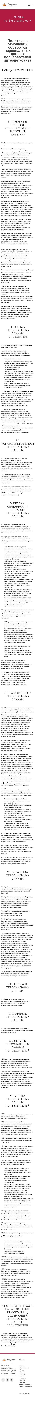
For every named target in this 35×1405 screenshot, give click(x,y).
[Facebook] (7, 1380)
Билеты (22, 1376)
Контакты (22, 1380)
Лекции (22, 1372)
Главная (22, 1366)
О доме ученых (24, 1368)
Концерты (23, 1370)
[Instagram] (12, 1380)
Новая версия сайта (26, 1386)
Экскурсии (23, 1378)
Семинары (23, 1374)
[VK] (3, 1380)
